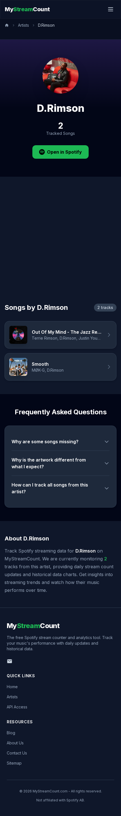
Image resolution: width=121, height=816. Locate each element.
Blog (11, 732)
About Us (15, 742)
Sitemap (14, 763)
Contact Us (17, 753)
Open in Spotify (64, 152)
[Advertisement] (60, 246)
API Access (17, 706)
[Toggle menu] (110, 9)
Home (12, 686)
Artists (23, 25)
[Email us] (9, 661)
